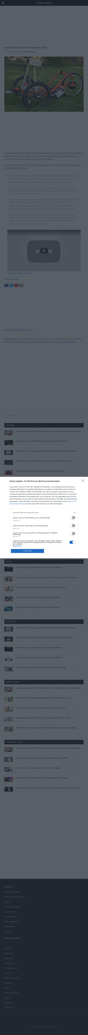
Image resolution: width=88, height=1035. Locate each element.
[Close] (83, 481)
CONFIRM (27, 551)
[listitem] (44, 512)
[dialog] (44, 517)
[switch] (72, 517)
